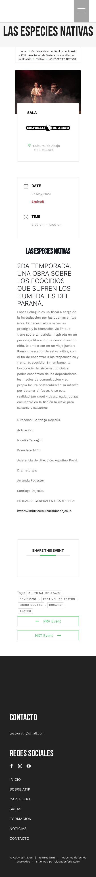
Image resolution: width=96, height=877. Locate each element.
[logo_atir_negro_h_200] (14, 9)
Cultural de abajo (44, 593)
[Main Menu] (81, 11)
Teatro (40, 59)
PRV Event (52, 621)
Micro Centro (31, 605)
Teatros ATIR (47, 857)
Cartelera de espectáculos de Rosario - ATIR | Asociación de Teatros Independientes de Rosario (47, 55)
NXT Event (44, 635)
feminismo (28, 599)
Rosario (55, 605)
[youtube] (29, 766)
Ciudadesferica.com (67, 861)
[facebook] (12, 766)
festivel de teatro (59, 599)
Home (23, 51)
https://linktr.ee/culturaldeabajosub (44, 511)
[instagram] (20, 766)
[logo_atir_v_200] (21, 675)
